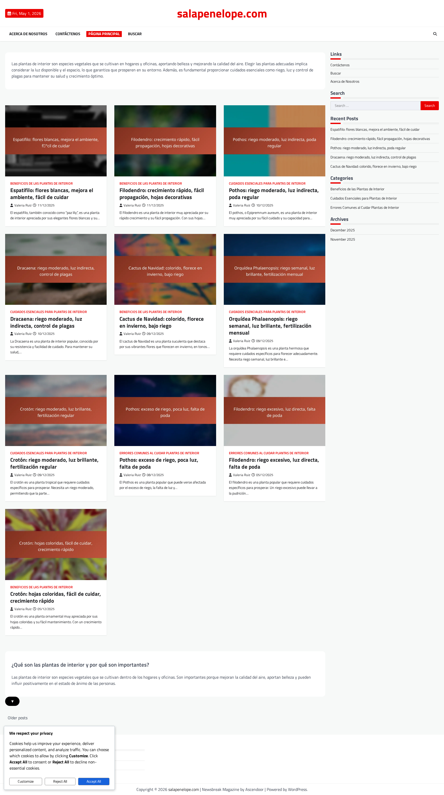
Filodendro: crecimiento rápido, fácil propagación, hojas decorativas (161, 193)
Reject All (60, 781)
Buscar (135, 34)
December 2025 (342, 230)
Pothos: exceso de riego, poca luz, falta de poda (158, 463)
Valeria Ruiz (23, 205)
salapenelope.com (222, 13)
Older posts (17, 718)
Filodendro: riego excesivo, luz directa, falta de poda (274, 463)
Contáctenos (67, 34)
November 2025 (342, 239)
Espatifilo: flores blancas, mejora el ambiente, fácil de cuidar (51, 193)
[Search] (435, 34)
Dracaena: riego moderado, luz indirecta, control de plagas (46, 322)
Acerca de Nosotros (28, 34)
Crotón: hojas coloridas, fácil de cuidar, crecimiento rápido (55, 597)
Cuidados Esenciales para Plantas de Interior (267, 183)
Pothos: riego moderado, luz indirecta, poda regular (274, 193)
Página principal (104, 34)
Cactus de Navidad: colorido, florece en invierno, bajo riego (161, 322)
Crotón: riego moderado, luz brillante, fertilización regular (54, 463)
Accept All (94, 781)
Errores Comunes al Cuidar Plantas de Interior (159, 453)
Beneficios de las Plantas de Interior (41, 183)
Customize (26, 781)
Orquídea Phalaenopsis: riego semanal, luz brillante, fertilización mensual (270, 326)
